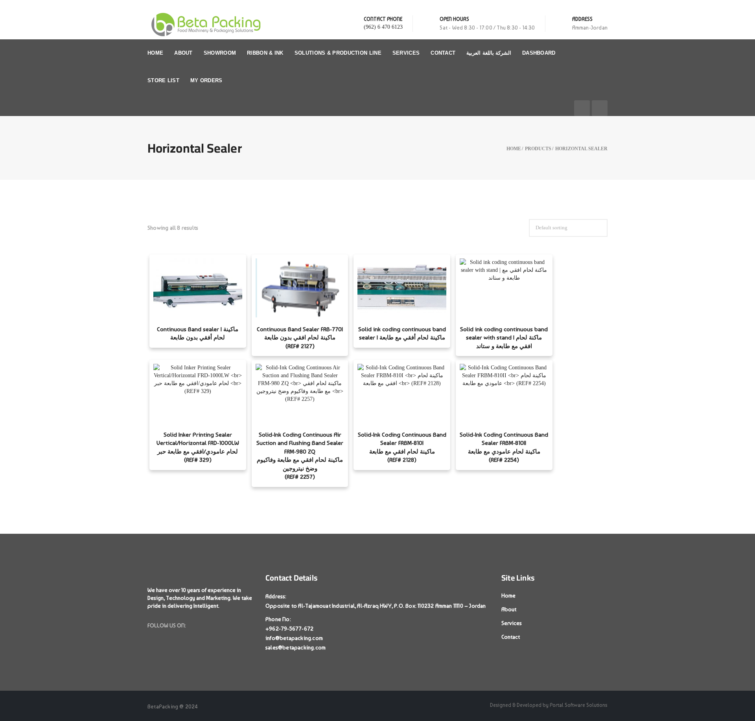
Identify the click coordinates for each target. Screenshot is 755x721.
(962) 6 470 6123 (383, 27)
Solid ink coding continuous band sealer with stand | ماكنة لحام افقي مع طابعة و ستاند (504, 338)
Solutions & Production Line (338, 53)
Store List (163, 80)
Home (155, 53)
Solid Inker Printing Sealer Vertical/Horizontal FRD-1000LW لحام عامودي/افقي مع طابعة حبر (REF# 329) (198, 447)
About (183, 53)
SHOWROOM (220, 53)
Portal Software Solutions (579, 705)
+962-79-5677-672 (289, 628)
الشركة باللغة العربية (488, 53)
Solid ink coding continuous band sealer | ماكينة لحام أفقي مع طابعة (402, 333)
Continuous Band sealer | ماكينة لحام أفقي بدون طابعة (197, 333)
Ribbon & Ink (265, 53)
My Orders (206, 80)
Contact (443, 53)
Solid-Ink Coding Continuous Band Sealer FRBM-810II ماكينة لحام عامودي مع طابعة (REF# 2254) (504, 447)
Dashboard (539, 53)
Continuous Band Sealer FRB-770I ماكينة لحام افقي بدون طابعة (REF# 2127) (300, 338)
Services (406, 53)
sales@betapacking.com (295, 647)
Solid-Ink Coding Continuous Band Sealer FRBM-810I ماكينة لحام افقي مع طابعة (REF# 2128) (402, 447)
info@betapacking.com (294, 638)
